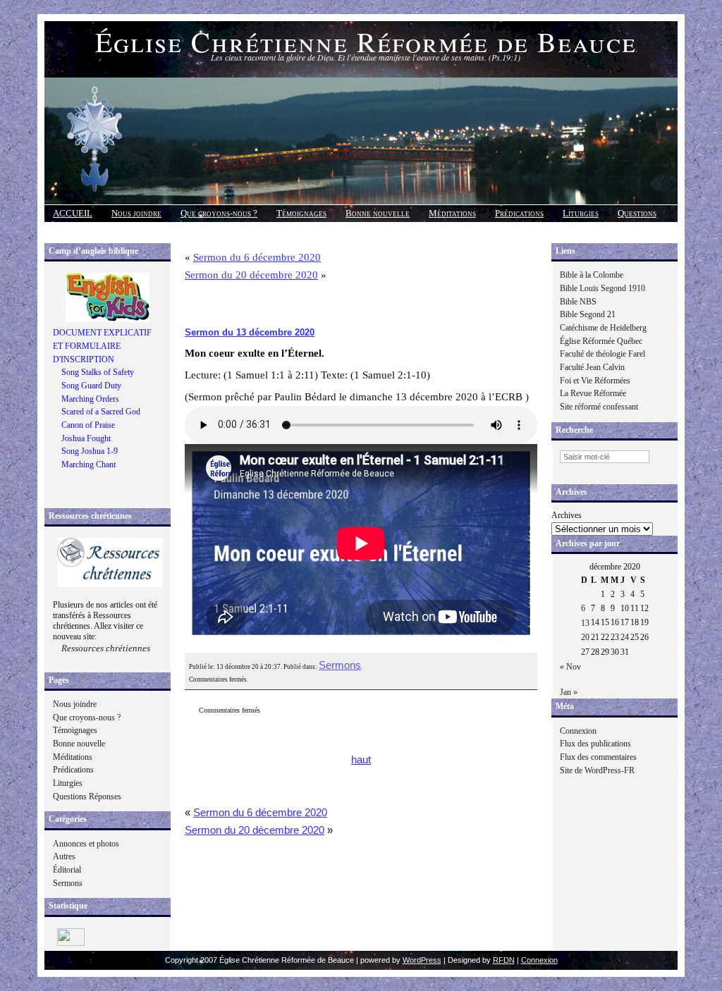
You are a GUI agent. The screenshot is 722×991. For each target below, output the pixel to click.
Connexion (578, 731)
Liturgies (581, 213)
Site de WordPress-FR (597, 770)
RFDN (504, 960)
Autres (64, 856)
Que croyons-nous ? (218, 213)
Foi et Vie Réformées (595, 381)
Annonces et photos (86, 844)
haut (361, 759)
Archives (566, 515)
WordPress (422, 960)
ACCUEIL (72, 213)
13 (585, 623)
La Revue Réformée (593, 393)
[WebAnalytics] (71, 943)
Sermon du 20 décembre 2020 (251, 275)
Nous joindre (136, 213)
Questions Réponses (87, 796)
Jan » (568, 692)
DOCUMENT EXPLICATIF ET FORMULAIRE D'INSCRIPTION (102, 346)
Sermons (67, 883)
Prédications (519, 213)
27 (585, 652)
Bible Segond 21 (588, 314)
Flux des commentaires (598, 757)
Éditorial (67, 870)
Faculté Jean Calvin (592, 367)
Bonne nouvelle (377, 213)
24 (624, 637)
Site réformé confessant (599, 407)
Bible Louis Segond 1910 (602, 288)
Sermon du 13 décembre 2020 (249, 332)
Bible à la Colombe (591, 275)
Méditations (452, 213)
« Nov (570, 667)
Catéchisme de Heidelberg (603, 328)
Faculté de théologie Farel (602, 354)
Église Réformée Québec (601, 341)
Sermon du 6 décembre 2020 (257, 257)
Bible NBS (578, 302)
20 (585, 637)
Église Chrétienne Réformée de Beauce (366, 41)
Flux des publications (595, 744)
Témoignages (301, 213)
